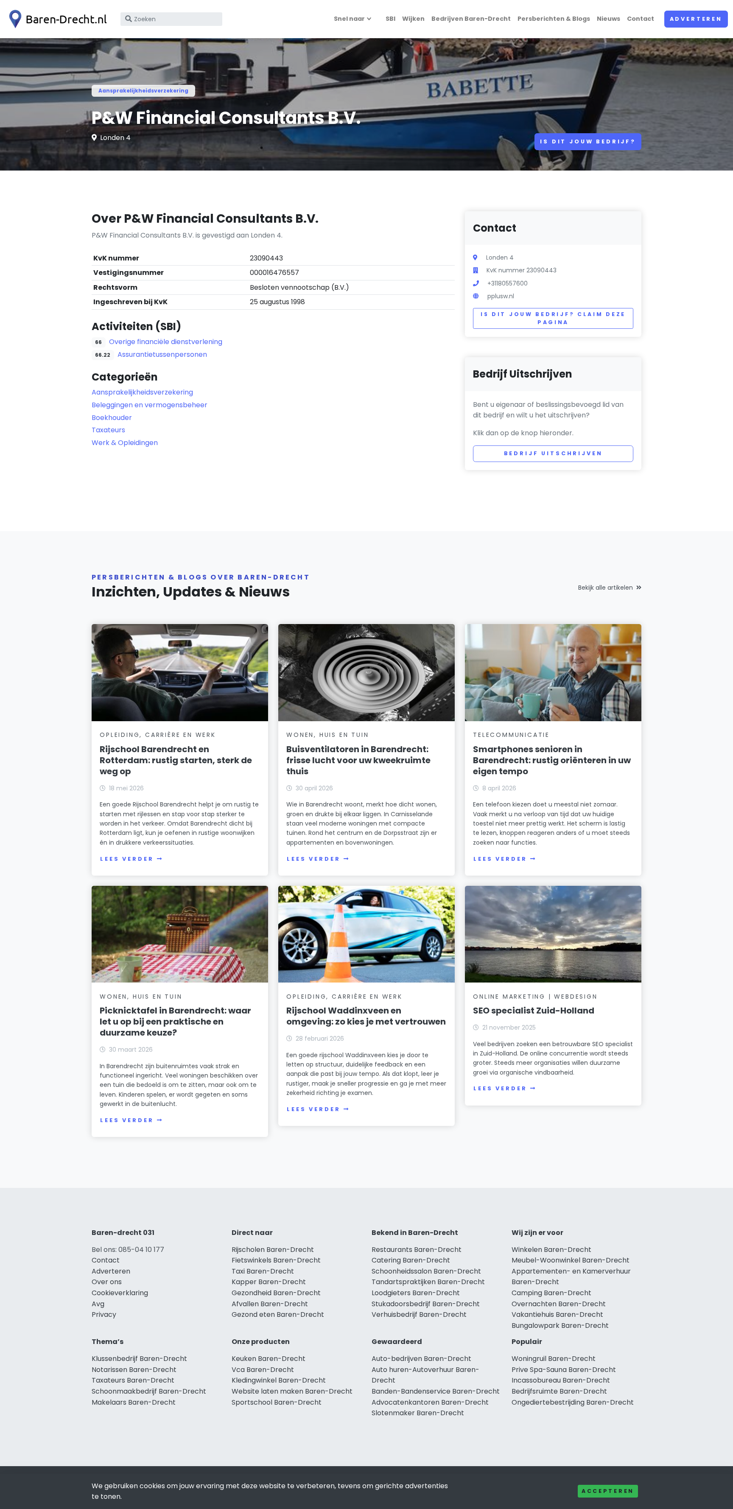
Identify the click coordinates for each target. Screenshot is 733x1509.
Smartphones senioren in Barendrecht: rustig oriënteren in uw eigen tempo (552, 760)
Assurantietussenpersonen (162, 354)
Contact (640, 18)
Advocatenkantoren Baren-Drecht (430, 1402)
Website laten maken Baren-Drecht (292, 1391)
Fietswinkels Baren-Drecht (276, 1260)
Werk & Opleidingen (125, 443)
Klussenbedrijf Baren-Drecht (139, 1358)
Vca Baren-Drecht (263, 1370)
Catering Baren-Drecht (411, 1260)
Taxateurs (108, 430)
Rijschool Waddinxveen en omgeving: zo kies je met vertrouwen (366, 1016)
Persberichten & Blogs (554, 18)
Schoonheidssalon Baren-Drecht (426, 1271)
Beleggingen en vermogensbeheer (149, 405)
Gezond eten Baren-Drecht (278, 1314)
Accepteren (608, 1491)
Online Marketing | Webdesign (535, 996)
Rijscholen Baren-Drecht (273, 1249)
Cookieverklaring (120, 1293)
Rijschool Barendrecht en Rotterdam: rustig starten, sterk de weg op (176, 760)
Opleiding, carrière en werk (158, 735)
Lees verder (127, 858)
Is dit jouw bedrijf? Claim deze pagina (553, 318)
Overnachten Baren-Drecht (559, 1304)
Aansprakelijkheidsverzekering (143, 90)
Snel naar (349, 18)
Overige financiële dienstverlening (165, 342)
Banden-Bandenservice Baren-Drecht (436, 1391)
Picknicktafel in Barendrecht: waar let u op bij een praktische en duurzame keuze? (175, 1022)
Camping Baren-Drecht (551, 1293)
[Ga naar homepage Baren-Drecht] (56, 19)
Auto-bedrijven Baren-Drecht (421, 1358)
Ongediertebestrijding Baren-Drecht (573, 1402)
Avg (98, 1304)
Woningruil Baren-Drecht (554, 1358)
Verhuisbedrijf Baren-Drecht (419, 1314)
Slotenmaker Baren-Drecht (418, 1413)
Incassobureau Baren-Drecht (561, 1380)
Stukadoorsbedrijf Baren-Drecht (426, 1304)
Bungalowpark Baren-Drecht (560, 1325)
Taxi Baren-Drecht (263, 1271)
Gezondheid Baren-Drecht (276, 1293)
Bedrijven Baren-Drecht (471, 18)
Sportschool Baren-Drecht (277, 1402)
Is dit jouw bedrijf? (588, 141)
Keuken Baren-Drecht (268, 1358)
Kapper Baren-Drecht (269, 1282)
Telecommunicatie (511, 735)
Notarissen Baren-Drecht (134, 1370)
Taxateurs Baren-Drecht (133, 1380)
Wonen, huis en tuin (327, 735)
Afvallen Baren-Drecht (270, 1304)
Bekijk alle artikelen (605, 587)
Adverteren (696, 18)
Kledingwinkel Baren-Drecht (279, 1380)
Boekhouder (112, 418)
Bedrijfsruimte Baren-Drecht (559, 1391)
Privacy (104, 1314)
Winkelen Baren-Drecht (551, 1249)
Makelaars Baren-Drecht (134, 1402)
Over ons (107, 1282)
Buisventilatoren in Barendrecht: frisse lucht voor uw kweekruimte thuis (358, 760)
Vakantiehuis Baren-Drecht (557, 1314)
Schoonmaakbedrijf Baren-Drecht (149, 1391)
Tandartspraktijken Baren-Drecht (428, 1282)
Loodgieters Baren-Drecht (416, 1293)
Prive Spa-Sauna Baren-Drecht (564, 1370)
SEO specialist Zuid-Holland (533, 1010)
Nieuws (608, 18)
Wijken (413, 18)
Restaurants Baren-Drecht (417, 1249)
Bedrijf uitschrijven (553, 453)
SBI (390, 18)
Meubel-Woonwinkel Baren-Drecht (570, 1260)
